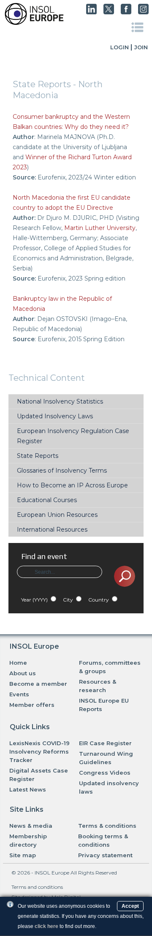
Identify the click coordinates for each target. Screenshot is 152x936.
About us (22, 673)
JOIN (141, 47)
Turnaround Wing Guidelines (106, 757)
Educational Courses (47, 500)
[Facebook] (126, 12)
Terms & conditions (107, 825)
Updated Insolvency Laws (55, 416)
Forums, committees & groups (110, 666)
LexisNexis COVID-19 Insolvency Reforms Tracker (39, 751)
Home (18, 662)
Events (19, 694)
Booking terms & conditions (103, 840)
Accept (130, 906)
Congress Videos (104, 772)
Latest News (27, 789)
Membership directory (28, 840)
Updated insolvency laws (109, 787)
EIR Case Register (105, 743)
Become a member (38, 683)
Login (119, 47)
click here (46, 926)
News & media (30, 825)
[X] (108, 12)
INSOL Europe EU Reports (104, 704)
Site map (22, 855)
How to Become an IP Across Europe (72, 485)
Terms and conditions (37, 887)
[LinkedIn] (91, 12)
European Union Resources (57, 515)
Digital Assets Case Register (38, 774)
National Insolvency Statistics (60, 401)
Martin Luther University (100, 228)
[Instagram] (143, 12)
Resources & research (97, 685)
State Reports (37, 456)
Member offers (31, 704)
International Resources (52, 529)
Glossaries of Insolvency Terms (62, 470)
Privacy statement (105, 855)
